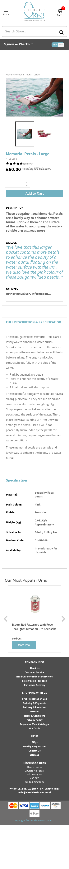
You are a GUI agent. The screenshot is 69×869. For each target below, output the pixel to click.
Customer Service (34, 673)
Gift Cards (34, 729)
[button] (34, 163)
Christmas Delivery (34, 685)
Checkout (26, 44)
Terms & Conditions (34, 716)
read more (37, 231)
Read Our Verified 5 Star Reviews (34, 677)
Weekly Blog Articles (34, 747)
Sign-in (9, 44)
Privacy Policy (35, 720)
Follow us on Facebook (34, 681)
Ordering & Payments (34, 703)
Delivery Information (34, 708)
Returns (34, 712)
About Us (34, 668)
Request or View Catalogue (34, 724)
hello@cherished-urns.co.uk (35, 793)
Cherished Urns (37, 821)
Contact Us (35, 751)
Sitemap (34, 755)
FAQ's (34, 742)
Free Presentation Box (34, 699)
